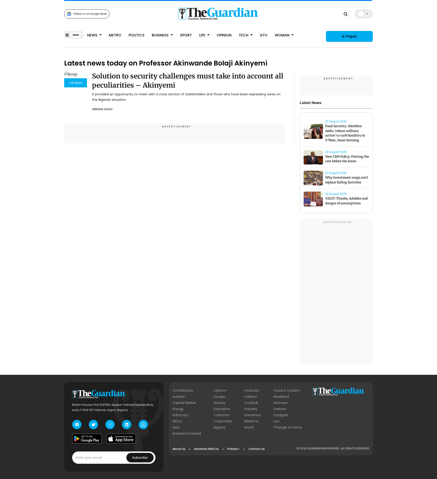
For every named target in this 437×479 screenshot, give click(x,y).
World (249, 427)
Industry (250, 409)
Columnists (223, 421)
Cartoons (221, 415)
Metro (115, 35)
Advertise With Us (206, 449)
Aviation (179, 396)
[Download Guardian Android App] (87, 438)
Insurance (252, 415)
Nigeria (219, 427)
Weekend (281, 396)
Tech (244, 35)
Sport (186, 35)
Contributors (183, 390)
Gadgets (280, 415)
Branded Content (187, 433)
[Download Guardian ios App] (121, 438)
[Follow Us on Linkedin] (126, 424)
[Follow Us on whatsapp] (143, 424)
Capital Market (184, 402)
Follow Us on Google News (90, 14)
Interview (280, 402)
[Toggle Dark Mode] (364, 13)
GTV (263, 35)
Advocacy (181, 415)
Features (251, 390)
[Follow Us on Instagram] (110, 424)
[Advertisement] (336, 292)
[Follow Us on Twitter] (93, 424)
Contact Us (257, 449)
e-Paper (349, 36)
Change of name (287, 427)
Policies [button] (232, 449)
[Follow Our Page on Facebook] (76, 424)
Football (251, 402)
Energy (178, 409)
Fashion (250, 396)
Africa (177, 421)
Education (222, 409)
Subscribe (140, 457)
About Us (179, 449)
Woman (282, 35)
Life (202, 35)
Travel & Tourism (286, 390)
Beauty (219, 402)
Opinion (224, 35)
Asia (176, 427)
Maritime (251, 421)
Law (276, 421)
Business (161, 35)
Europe (219, 396)
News (92, 35)
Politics (137, 35)
